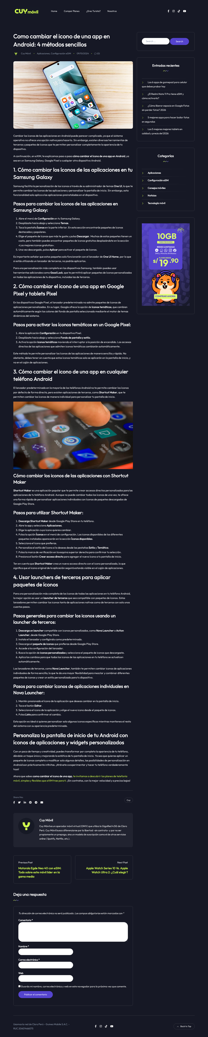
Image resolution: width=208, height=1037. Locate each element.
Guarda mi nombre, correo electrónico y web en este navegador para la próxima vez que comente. (74, 986)
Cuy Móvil (26, 53)
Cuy (128, 800)
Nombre (23, 946)
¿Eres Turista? (93, 11)
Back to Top (185, 1026)
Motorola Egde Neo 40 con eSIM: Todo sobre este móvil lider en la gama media (40, 872)
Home (54, 11)
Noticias (152, 195)
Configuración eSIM (61, 53)
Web (20, 973)
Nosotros (112, 11)
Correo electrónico (29, 959)
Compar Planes (71, 11)
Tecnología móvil (156, 203)
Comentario (25, 919)
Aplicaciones (43, 53)
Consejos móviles (156, 187)
